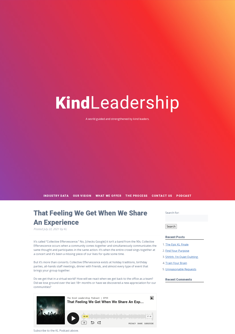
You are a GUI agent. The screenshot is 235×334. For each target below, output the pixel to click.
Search (171, 226)
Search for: (172, 213)
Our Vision (82, 195)
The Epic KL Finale (177, 244)
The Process (136, 195)
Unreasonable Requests (180, 269)
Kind (117, 103)
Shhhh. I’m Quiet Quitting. (181, 257)
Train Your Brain (176, 263)
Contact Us (162, 195)
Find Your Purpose (177, 251)
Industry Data (56, 195)
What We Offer (108, 195)
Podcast (183, 195)
